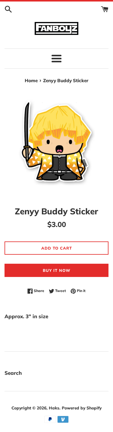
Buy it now (57, 270)
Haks (54, 407)
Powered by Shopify (82, 407)
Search (13, 373)
